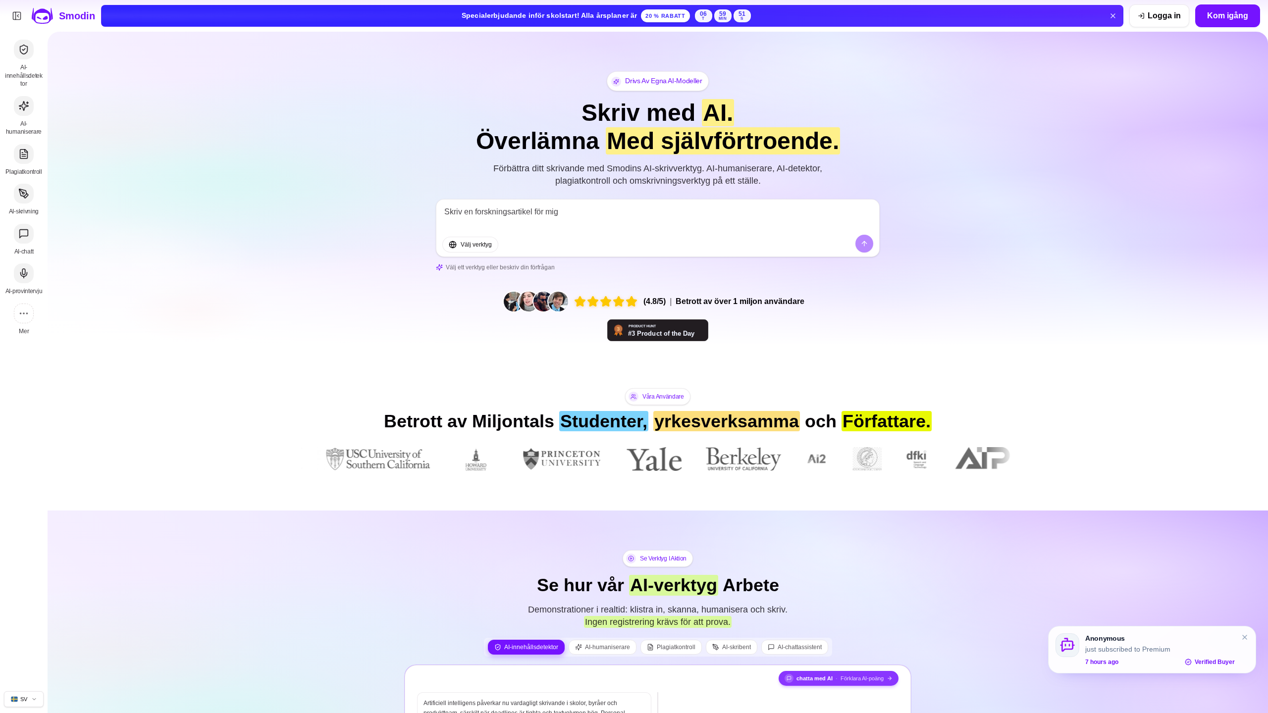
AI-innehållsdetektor (531, 647)
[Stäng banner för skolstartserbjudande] (1113, 16)
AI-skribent (736, 647)
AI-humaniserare (607, 647)
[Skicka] (864, 244)
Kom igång (1227, 15)
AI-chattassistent (800, 647)
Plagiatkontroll (676, 647)
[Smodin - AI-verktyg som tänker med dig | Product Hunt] (657, 330)
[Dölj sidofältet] (17, 16)
